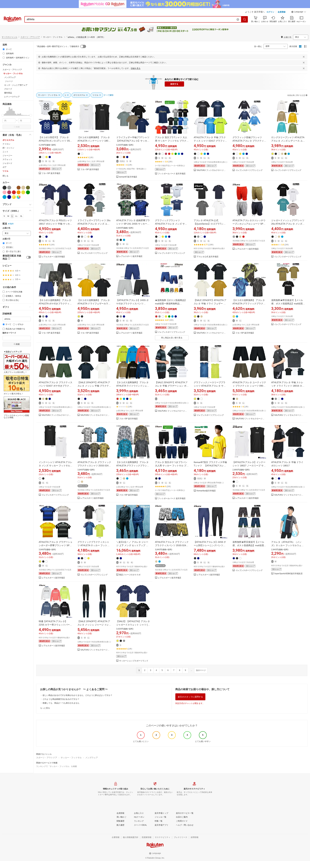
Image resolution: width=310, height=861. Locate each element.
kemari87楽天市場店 (128, 177)
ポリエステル (8, 140)
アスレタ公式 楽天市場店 (207, 257)
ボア (4, 167)
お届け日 (6, 239)
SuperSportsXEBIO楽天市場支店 (288, 574)
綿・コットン (8, 148)
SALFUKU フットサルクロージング (212, 170)
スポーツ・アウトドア (30, 37)
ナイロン (6, 144)
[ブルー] (4, 197)
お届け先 (6, 228)
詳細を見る (135, 68)
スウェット (7, 159)
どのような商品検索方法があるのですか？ (61, 699)
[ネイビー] (9, 197)
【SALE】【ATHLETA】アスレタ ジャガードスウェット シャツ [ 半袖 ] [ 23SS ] (133, 624)
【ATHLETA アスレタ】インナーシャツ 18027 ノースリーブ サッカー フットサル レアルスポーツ (249, 465)
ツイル (5, 171)
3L (21, 216)
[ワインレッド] (9, 192)
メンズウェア (91, 757)
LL (16, 216)
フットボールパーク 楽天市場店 (172, 174)
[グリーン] (28, 192)
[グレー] (9, 188)
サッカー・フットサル (71, 757)
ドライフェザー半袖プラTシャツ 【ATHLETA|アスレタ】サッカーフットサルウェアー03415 (134, 140)
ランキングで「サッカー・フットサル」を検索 (56, 766)
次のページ (201, 670)
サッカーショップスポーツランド (133, 661)
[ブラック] (4, 188)
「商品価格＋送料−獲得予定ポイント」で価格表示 (57, 46)
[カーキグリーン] (28, 188)
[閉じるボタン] (303, 56)
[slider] (2, 115)
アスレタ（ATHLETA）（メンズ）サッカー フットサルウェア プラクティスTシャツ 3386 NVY (287, 545)
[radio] (4, 49)
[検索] (244, 19)
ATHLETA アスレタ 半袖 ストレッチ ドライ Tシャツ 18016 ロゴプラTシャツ (287, 385)
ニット (5, 152)
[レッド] (14, 192)
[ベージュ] (23, 188)
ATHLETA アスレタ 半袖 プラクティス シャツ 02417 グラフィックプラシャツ (210, 140)
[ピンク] (4, 192)
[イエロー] (23, 192)
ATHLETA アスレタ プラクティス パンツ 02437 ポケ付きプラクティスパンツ (55, 385)
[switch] (28, 257)
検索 (18, 127)
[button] (298, 12)
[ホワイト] (14, 188)
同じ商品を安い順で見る (171, 338)
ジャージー (7, 155)
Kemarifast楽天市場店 (206, 491)
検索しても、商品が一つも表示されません (61, 703)
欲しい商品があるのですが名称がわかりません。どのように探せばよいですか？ (77, 695)
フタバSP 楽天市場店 (51, 173)
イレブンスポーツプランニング (249, 170)
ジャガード (7, 163)
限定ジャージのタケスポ (129, 575)
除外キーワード (9, 333)
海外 (12, 224)
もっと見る (45, 708)
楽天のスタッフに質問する (190, 697)
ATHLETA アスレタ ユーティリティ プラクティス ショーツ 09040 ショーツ (249, 385)
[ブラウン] (19, 188)
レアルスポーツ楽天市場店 (53, 257)
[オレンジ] (19, 192)
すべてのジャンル (9, 37)
